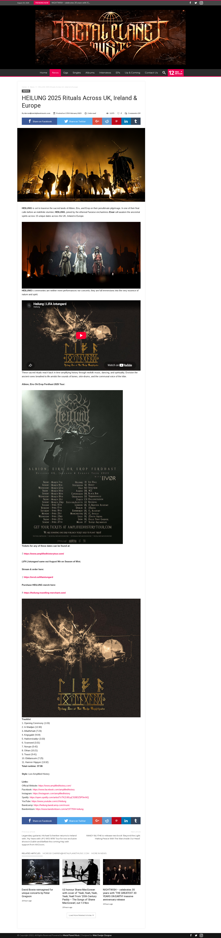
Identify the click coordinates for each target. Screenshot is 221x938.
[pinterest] (116, 121)
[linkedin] (126, 121)
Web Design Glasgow (102, 935)
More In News (99, 853)
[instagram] (201, 2)
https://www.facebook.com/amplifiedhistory (54, 789)
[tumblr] (136, 121)
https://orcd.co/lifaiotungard (38, 577)
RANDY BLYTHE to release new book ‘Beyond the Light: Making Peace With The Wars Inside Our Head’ (113, 835)
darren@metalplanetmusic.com (37, 113)
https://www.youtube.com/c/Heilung (49, 801)
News (32, 87)
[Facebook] (190, 2)
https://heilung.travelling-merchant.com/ (45, 592)
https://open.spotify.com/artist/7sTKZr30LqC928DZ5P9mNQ (59, 797)
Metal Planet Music (71, 935)
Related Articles (31, 853)
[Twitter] (195, 2)
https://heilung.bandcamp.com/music (52, 805)
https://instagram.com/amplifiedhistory (51, 793)
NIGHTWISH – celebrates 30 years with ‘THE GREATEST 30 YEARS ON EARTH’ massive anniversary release (120, 894)
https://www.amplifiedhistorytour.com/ (44, 553)
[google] (97, 121)
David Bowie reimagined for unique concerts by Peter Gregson (37, 893)
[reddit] (107, 121)
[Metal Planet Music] (110, 10)
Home (24, 87)
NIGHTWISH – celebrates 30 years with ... (70, 3)
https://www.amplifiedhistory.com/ (54, 785)
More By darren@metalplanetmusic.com (66, 853)
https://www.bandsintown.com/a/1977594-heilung (59, 809)
